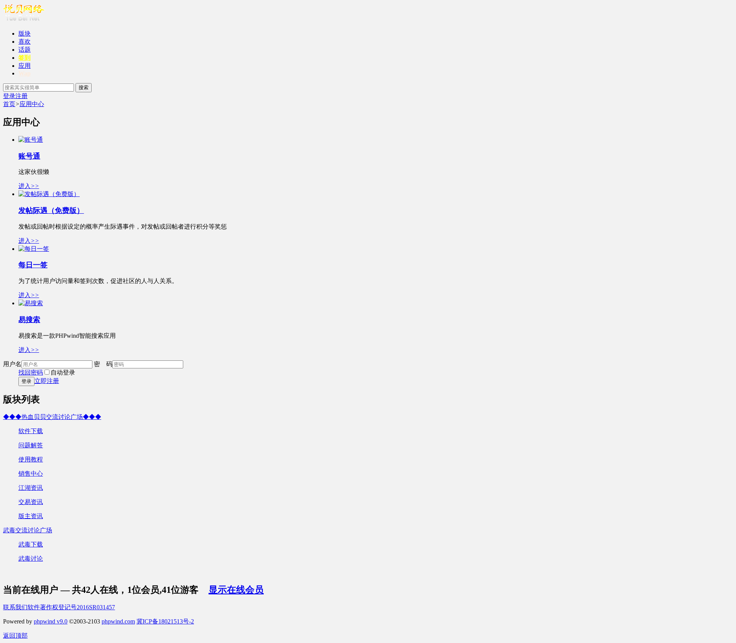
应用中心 (32, 104)
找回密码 (30, 372)
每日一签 (33, 265)
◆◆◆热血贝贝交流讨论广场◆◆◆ (52, 417)
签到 (24, 57)
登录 (9, 96)
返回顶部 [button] (15, 635)
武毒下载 (30, 544)
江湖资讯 (30, 487)
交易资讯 (30, 502)
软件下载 (30, 431)
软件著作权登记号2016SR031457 (71, 607)
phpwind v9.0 (50, 621)
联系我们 (15, 607)
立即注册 (46, 381)
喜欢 (24, 41)
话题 (24, 49)
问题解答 (30, 445)
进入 (28, 186)
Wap (24, 73)
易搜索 (29, 320)
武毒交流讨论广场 (27, 530)
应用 (24, 65)
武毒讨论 (30, 558)
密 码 (103, 364)
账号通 (29, 156)
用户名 (12, 364)
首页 (9, 104)
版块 (24, 33)
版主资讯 (30, 516)
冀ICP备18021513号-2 (165, 621)
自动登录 (63, 372)
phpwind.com (118, 621)
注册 (21, 96)
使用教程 (30, 459)
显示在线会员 (236, 590)
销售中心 (30, 473)
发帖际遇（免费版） (51, 210)
